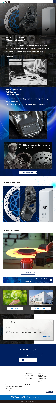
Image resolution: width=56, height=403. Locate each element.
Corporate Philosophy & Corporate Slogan (13, 386)
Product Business (29, 375)
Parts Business (29, 373)
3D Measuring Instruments (43, 381)
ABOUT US (5, 384)
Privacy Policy (7, 390)
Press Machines (41, 371)
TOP (4, 370)
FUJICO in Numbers (8, 388)
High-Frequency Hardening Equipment (42, 376)
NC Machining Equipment (43, 378)
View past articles (46, 336)
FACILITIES (39, 370)
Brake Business (29, 371)
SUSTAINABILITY (29, 378)
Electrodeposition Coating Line (44, 380)
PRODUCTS (28, 370)
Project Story (6, 371)
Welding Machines (41, 373)
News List (27, 384)
